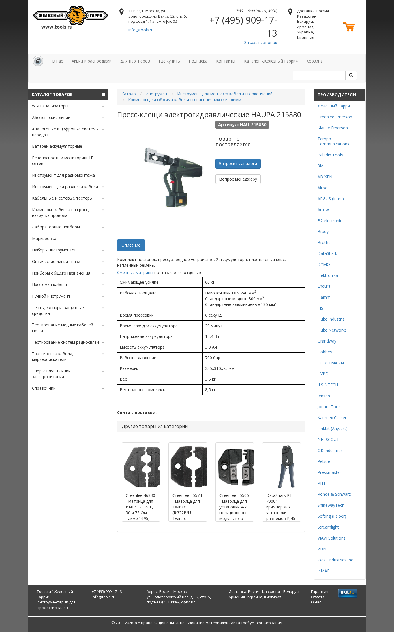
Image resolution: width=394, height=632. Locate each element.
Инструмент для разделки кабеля (65, 186)
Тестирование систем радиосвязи (65, 342)
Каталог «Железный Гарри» (271, 61)
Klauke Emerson (333, 127)
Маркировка (44, 238)
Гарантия (319, 591)
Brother (325, 242)
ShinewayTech (331, 505)
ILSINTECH (328, 384)
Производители (337, 94)
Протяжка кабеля (49, 284)
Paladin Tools (330, 155)
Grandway (327, 341)
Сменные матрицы (135, 272)
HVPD (323, 373)
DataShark (327, 253)
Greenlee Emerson (335, 117)
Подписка (198, 61)
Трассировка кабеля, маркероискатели (52, 356)
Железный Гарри (334, 106)
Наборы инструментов (54, 250)
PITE (322, 483)
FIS (320, 308)
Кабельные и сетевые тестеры (62, 198)
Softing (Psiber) (332, 516)
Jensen (324, 395)
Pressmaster (329, 472)
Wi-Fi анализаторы (50, 106)
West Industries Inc (335, 560)
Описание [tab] (130, 245)
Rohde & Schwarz (334, 494)
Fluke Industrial (332, 319)
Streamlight (328, 527)
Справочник (43, 388)
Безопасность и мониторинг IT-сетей (63, 160)
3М (321, 166)
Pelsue (324, 461)
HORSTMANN (331, 363)
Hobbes (325, 352)
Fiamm (324, 297)
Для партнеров (135, 61)
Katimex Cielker (332, 417)
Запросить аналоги (238, 163)
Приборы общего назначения (61, 273)
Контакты (225, 61)
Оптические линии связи (56, 261)
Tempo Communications (333, 141)
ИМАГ (323, 571)
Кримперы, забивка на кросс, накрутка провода (60, 212)
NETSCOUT (328, 439)
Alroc (322, 187)
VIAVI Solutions (332, 538)
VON (322, 549)
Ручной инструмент (51, 296)
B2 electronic (330, 220)
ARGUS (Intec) (331, 198)
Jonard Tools (330, 406)
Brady (323, 231)
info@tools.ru (140, 30)
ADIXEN (325, 176)
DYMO (324, 264)
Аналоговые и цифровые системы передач (65, 131)
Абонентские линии (51, 117)
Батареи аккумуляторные (57, 146)
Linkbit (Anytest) (333, 428)
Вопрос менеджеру (238, 179)
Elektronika (328, 275)
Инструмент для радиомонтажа (63, 175)
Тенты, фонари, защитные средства (58, 310)
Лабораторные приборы (56, 227)
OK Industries (330, 450)
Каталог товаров (52, 94)
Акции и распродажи (92, 61)
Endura (324, 286)
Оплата (318, 596)
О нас (57, 61)
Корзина (314, 61)
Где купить (169, 61)
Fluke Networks (332, 330)
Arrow (323, 209)
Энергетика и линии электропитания (51, 373)
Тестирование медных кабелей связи (62, 327)
